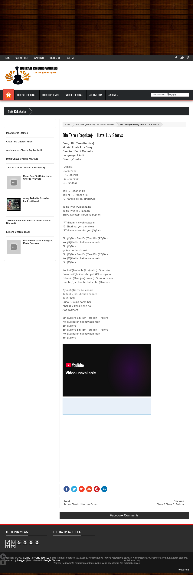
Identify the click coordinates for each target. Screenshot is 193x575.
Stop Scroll (3, 563)
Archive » (113, 95)
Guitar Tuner (21, 57)
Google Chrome (52, 560)
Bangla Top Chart (74, 95)
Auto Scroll (3, 556)
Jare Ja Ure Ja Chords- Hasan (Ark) (25, 167)
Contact (71, 57)
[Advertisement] (96, 26)
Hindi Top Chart (50, 95)
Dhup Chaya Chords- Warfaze (22, 159)
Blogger (21, 560)
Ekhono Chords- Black (18, 232)
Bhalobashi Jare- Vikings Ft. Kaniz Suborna (38, 242)
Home (7, 57)
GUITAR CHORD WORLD (36, 557)
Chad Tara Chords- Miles (19, 141)
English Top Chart (27, 95)
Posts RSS (183, 569)
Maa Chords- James (17, 133)
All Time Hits (96, 95)
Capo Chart (39, 57)
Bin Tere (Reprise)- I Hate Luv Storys (95, 125)
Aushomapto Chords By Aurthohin (24, 150)
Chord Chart (55, 57)
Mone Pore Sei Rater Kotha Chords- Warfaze (37, 177)
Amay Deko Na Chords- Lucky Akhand (36, 199)
